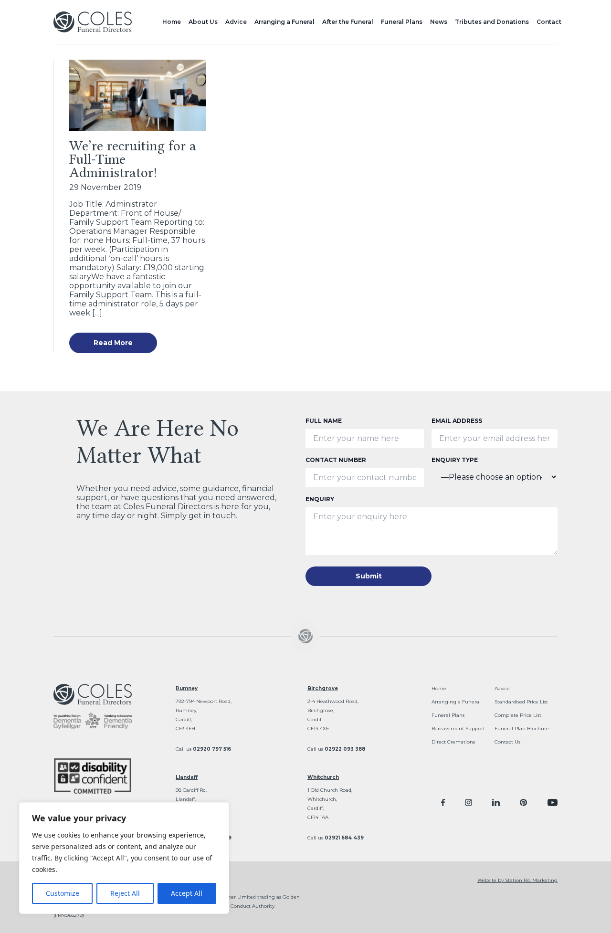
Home (171, 21)
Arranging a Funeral (284, 21)
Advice (236, 21)
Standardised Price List (521, 702)
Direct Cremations (453, 742)
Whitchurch (323, 777)
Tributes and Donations (492, 21)
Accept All (186, 893)
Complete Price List (518, 715)
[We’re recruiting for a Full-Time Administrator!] (137, 95)
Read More (113, 342)
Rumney (187, 688)
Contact (549, 21)
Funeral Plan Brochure (522, 728)
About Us (203, 21)
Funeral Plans (401, 21)
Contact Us (507, 742)
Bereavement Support (458, 728)
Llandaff (187, 777)
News (438, 21)
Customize (62, 893)
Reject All (125, 893)
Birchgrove (322, 688)
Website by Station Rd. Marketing (517, 880)
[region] (124, 858)
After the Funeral (347, 21)
